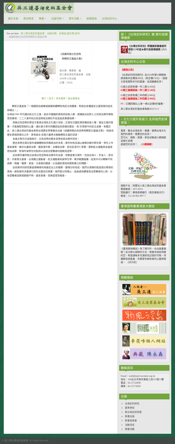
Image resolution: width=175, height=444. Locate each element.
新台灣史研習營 (133, 412)
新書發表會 (131, 420)
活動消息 (129, 425)
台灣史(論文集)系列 (69, 33)
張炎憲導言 (74, 98)
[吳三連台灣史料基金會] (39, 8)
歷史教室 (28, 18)
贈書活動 (129, 429)
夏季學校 (129, 408)
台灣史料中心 (109, 18)
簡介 (44, 98)
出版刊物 (56, 18)
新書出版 (129, 416)
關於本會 (13, 18)
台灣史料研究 (132, 403)
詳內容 (132, 262)
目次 (51, 98)
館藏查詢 (91, 18)
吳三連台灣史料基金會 (33, 33)
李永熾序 (60, 98)
